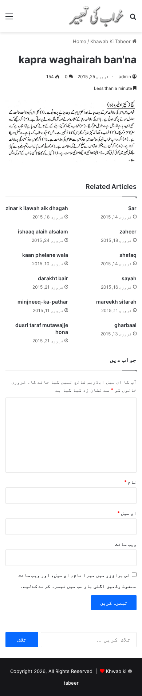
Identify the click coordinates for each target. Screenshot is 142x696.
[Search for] (133, 19)
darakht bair (53, 278)
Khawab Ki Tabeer (110, 41)
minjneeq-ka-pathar (42, 301)
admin (125, 76)
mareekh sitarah (116, 301)
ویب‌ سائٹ (126, 544)
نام (130, 482)
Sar (132, 208)
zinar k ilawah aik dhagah (36, 208)
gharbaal (125, 325)
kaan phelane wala (45, 255)
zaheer (128, 231)
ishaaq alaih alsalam (43, 231)
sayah (129, 278)
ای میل (127, 513)
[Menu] (9, 19)
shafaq (128, 255)
